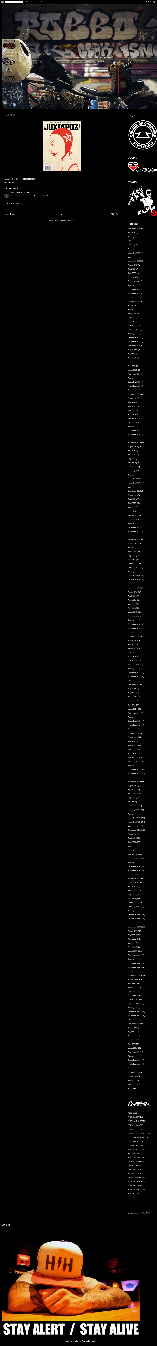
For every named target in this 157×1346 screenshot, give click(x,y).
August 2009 (133, 931)
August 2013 (133, 737)
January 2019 (133, 475)
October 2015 (133, 632)
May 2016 (132, 604)
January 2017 (133, 572)
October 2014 (133, 681)
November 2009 (134, 919)
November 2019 (134, 434)
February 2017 (133, 568)
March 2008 (132, 999)
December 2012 (134, 769)
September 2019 (134, 442)
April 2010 (132, 899)
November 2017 (134, 531)
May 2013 (132, 749)
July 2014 (131, 693)
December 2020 (134, 382)
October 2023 (133, 257)
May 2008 (132, 991)
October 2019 (133, 438)
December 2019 (134, 430)
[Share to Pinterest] (34, 179)
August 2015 (133, 640)
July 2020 (131, 402)
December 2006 (134, 1060)
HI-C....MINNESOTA (135, 1141)
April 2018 (132, 511)
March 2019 (132, 467)
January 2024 (133, 249)
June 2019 (132, 455)
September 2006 (134, 1072)
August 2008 (133, 979)
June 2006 (132, 1080)
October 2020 (133, 390)
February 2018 (133, 519)
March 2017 (132, 564)
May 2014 (132, 701)
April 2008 (132, 995)
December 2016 (134, 576)
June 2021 (132, 358)
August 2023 (133, 265)
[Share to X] (29, 179)
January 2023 (133, 285)
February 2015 (133, 664)
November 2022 (134, 293)
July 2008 (131, 983)
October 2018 (133, 487)
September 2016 (134, 588)
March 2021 (132, 370)
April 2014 (132, 705)
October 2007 (133, 1020)
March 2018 (132, 515)
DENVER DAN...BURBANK (138, 1137)
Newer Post (9, 214)
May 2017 (132, 556)
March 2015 (132, 660)
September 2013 (134, 733)
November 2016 (134, 580)
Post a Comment (13, 203)
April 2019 (132, 463)
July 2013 (131, 741)
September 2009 (134, 927)
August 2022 (133, 305)
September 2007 (134, 1024)
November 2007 (134, 1016)
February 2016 (133, 616)
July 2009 (131, 935)
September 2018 (134, 491)
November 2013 (134, 725)
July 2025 (131, 233)
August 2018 (133, 495)
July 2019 (131, 451)
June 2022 (132, 313)
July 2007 (131, 1032)
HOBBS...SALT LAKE (136, 1145)
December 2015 (134, 624)
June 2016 (132, 600)
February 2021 (133, 374)
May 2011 (131, 846)
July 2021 (131, 354)
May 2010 (132, 894)
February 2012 (133, 810)
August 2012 (133, 786)
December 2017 (134, 527)
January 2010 (133, 911)
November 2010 (134, 870)
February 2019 (133, 471)
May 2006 (132, 1084)
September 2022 (134, 301)
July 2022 (131, 309)
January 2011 (133, 862)
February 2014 (133, 713)
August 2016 (133, 592)
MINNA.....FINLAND (135, 1165)
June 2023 (132, 273)
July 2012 (131, 790)
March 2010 (132, 903)
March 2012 (132, 806)
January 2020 (133, 426)
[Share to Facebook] (31, 179)
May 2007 (132, 1040)
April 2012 (132, 802)
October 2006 (133, 1068)
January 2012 (133, 814)
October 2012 (133, 777)
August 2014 (133, 689)
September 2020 (134, 394)
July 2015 (131, 644)
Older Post (115, 214)
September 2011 (134, 830)
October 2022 (133, 297)
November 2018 (134, 483)
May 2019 (132, 459)
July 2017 (131, 547)
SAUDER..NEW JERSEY (137, 1182)
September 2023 (134, 261)
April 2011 (132, 850)
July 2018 (131, 499)
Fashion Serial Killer (17, 193)
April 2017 (132, 560)
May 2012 (132, 798)
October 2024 (133, 241)
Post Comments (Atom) (67, 220)
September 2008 (134, 975)
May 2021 (132, 362)
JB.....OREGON (134, 1153)
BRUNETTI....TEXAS (136, 1129)
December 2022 (134, 289)
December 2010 (134, 866)
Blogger (93, 1341)
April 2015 (132, 656)
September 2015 (134, 636)
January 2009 (133, 959)
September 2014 (134, 685)
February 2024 (133, 245)
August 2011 (132, 834)
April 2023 (132, 277)
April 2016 (132, 608)
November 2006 (134, 1064)
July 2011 (131, 838)
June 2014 (132, 697)
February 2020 (133, 422)
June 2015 (132, 648)
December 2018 (134, 479)
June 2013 (132, 745)
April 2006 (132, 1088)
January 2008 (133, 1008)
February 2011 (133, 858)
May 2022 (132, 317)
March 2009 (132, 951)
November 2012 (134, 774)
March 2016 (132, 612)
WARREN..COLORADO (137, 1190)
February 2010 (133, 907)
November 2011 (134, 822)
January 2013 (133, 765)
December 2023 (134, 253)
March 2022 (132, 325)
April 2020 (132, 414)
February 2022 (133, 330)
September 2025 (134, 229)
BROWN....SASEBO (135, 1125)
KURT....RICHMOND (136, 1157)
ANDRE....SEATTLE (135, 1117)
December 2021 (134, 338)
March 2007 (132, 1048)
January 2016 (133, 620)
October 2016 (133, 584)
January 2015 (133, 669)
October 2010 (133, 874)
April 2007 (132, 1044)
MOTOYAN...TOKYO (136, 1170)
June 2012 (132, 794)
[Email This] (24, 179)
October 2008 (133, 971)
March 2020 (132, 418)
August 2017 (133, 543)
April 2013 (132, 753)
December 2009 (134, 915)
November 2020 (134, 386)
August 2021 (133, 350)
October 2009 (133, 923)
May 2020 (132, 410)
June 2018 (132, 503)
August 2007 (133, 1028)
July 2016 (131, 596)
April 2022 (132, 321)
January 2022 (133, 334)
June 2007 (132, 1036)
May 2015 (132, 652)
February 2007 (133, 1052)
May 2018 (132, 507)
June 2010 (132, 891)
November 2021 (134, 342)
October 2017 (133, 535)
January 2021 (133, 378)
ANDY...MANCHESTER (137, 1121)
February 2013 (133, 761)
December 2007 (134, 1012)
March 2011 (132, 854)
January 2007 (133, 1056)
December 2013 (134, 721)
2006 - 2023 (132, 1113)
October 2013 (133, 729)
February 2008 (133, 1004)
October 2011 (133, 826)
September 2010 (134, 878)
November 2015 (134, 628)
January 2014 (133, 717)
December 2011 (134, 818)
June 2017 (132, 552)
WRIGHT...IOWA (134, 1194)
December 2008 (134, 963)
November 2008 (134, 967)
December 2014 (134, 673)
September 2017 (134, 539)
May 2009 (132, 943)
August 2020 (133, 398)
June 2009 (132, 939)
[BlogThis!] (27, 179)
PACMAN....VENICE (135, 1173)
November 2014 (134, 677)
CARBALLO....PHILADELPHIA (139, 1133)
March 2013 (132, 757)
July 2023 (131, 269)
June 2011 (132, 842)
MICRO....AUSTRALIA (136, 1161)
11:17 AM (12, 199)
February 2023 (133, 281)
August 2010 (133, 882)
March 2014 (132, 709)
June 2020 (132, 406)
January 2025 (133, 237)
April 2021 (132, 366)
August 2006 (133, 1076)
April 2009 (132, 947)
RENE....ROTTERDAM (136, 1178)
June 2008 (132, 987)
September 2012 (134, 782)
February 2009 (133, 955)
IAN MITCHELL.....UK (136, 1149)
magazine (10, 182)
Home (62, 214)
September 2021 (134, 346)
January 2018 (133, 523)
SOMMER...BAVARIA (136, 1186)
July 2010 (131, 886)
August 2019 (133, 447)
